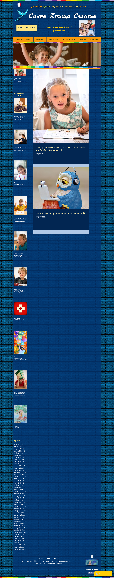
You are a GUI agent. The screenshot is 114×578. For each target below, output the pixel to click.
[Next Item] (23, 72)
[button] (57, 54)
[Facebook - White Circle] (92, 556)
